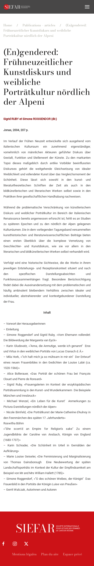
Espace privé (72, 554)
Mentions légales (24, 554)
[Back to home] (17, 7)
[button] (87, 7)
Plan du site (49, 554)
